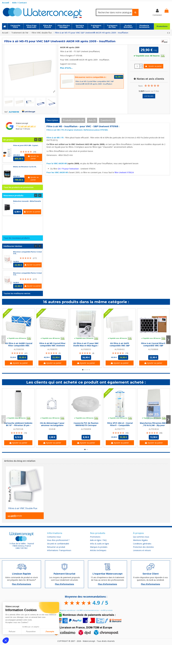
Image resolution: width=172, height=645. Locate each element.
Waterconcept (22, 123)
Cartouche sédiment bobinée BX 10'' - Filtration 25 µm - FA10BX (18, 425)
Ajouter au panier (155, 66)
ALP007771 (120, 429)
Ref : (6, 112)
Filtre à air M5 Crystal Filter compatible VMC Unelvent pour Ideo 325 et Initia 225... (52, 345)
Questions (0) (107, 120)
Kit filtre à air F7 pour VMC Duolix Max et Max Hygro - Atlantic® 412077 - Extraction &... (86, 346)
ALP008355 (52, 349)
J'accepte (49, 631)
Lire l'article (15, 516)
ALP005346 (18, 429)
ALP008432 (120, 349)
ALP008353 (86, 349)
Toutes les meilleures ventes (16, 293)
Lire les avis (148, 96)
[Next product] (169, 33)
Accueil (6, 2)
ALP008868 (153, 349)
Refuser (12, 631)
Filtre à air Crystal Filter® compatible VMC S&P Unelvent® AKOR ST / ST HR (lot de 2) (153, 346)
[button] (5, 640)
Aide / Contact (19, 2)
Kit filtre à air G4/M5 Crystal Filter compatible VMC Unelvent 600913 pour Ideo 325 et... (18, 346)
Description (52, 120)
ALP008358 (19, 349)
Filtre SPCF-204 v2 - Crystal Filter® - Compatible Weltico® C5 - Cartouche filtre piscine (120, 426)
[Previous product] (168, 33)
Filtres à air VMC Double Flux (22, 508)
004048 (52, 429)
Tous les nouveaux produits (16, 238)
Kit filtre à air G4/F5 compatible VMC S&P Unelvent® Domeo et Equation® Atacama (119, 346)
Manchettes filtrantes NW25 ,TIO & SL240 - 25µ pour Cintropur (154, 425)
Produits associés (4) (73, 120)
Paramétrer (31, 631)
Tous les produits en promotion (18, 187)
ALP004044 (154, 429)
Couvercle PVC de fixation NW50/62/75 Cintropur (86, 424)
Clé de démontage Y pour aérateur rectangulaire (52, 424)
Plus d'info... (66, 68)
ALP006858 (86, 429)
